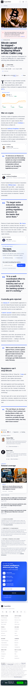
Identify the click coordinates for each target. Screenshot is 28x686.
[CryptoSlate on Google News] (6, 611)
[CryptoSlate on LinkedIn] (17, 611)
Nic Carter (23, 223)
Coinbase (20, 123)
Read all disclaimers (18, 676)
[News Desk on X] (6, 459)
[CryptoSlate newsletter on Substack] (10, 611)
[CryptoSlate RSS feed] (24, 611)
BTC (3, 89)
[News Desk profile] (3, 452)
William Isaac (12, 185)
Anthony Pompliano (13, 128)
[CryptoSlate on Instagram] (21, 611)
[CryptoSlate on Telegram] (13, 611)
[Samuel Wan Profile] (3, 65)
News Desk (9, 450)
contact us (23, 36)
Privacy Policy (10, 664)
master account (6, 312)
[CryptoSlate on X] (2, 611)
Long (21, 374)
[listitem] (3, 432)
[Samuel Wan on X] (6, 446)
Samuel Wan (10, 64)
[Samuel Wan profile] (3, 439)
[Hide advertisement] (26, 683)
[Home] (1, 6)
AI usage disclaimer (8, 524)
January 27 (6, 302)
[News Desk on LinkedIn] (8, 459)
